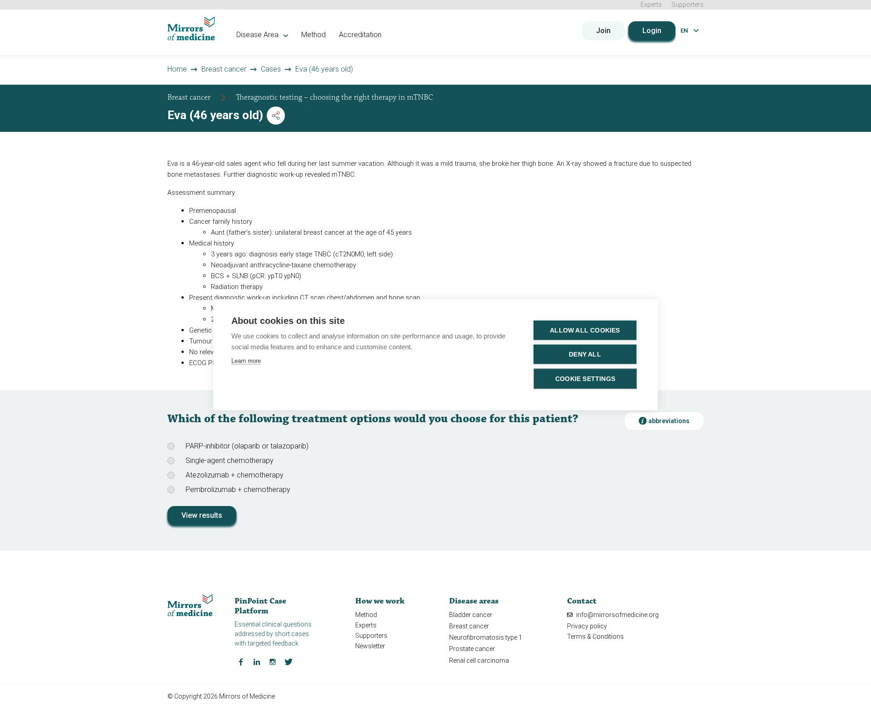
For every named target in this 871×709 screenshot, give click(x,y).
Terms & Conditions (595, 636)
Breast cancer (223, 69)
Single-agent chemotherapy (230, 460)
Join (603, 30)
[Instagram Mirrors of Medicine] (272, 661)
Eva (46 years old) (324, 69)
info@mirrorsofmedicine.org (617, 614)
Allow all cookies (585, 330)
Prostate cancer (472, 648)
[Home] (191, 28)
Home (177, 69)
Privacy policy (587, 626)
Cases (271, 69)
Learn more (246, 360)
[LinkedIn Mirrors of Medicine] (256, 661)
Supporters (687, 4)
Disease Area (258, 34)
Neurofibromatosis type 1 (485, 637)
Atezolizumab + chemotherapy (235, 475)
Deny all (585, 354)
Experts (651, 4)
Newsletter (370, 646)
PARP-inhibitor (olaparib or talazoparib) (247, 446)
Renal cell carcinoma (479, 660)
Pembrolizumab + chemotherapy (238, 489)
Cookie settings (585, 378)
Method (313, 34)
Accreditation (360, 34)
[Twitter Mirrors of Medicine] (288, 661)
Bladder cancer (470, 614)
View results (201, 515)
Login (651, 30)
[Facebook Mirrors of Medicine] (241, 661)
